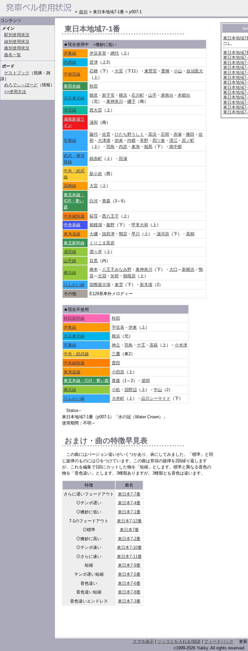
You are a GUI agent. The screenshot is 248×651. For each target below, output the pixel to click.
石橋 (93, 71)
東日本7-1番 (129, 511)
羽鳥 (110, 146)
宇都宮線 (72, 74)
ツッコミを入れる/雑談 (179, 641)
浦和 (93, 122)
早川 (135, 233)
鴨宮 (123, 233)
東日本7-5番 (129, 574)
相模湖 (95, 224)
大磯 (93, 233)
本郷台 (184, 95)
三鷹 (116, 353)
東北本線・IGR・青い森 (74, 200)
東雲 (119, 284)
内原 (123, 146)
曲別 (83, 11)
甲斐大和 (139, 224)
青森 (106, 200)
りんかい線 (74, 284)
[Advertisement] (137, 623)
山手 (152, 95)
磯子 (131, 101)
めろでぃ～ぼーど (21, 84)
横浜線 (70, 272)
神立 (116, 345)
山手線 (70, 260)
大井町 (118, 398)
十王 (141, 345)
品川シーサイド (155, 398)
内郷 (131, 140)
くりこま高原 (102, 242)
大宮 (119, 71)
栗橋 (165, 71)
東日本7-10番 (129, 547)
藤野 (110, 224)
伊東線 (70, 53)
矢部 (114, 275)
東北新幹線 (74, 242)
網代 (114, 53)
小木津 (181, 345)
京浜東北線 (74, 98)
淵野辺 (130, 389)
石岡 (165, 134)
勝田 (190, 134)
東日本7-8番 (129, 592)
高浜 (152, 134)
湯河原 (163, 233)
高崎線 (70, 185)
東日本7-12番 (129, 520)
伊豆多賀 (97, 53)
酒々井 (95, 251)
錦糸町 (95, 158)
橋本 (93, 269)
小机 (116, 389)
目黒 (93, 260)
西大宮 (95, 110)
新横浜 (188, 269)
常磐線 (70, 140)
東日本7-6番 (129, 583)
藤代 (93, 134)
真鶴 (190, 233)
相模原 (129, 275)
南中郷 (175, 146)
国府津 (108, 233)
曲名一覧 (12, 54)
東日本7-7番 (129, 494)
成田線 (70, 251)
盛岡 (145, 380)
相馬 (148, 146)
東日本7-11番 (129, 556)
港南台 (167, 95)
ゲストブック (16, 72)
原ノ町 (188, 140)
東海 (135, 146)
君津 (93, 62)
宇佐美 (118, 327)
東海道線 (72, 233)
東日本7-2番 (129, 538)
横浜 (123, 95)
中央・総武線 (76, 353)
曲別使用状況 (16, 48)
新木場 (146, 284)
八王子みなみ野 (116, 269)
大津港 (104, 140)
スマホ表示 (143, 641)
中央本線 (72, 224)
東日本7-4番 (129, 502)
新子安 (108, 95)
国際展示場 (99, 284)
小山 (178, 71)
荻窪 (93, 216)
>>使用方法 (15, 91)
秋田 (93, 86)
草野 (144, 140)
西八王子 (110, 216)
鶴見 (93, 95)
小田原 (118, 371)
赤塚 (177, 134)
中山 (158, 389)
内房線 (70, 62)
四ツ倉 (158, 140)
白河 (93, 200)
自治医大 (194, 71)
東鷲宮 (150, 71)
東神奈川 (114, 101)
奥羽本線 (72, 86)
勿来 (119, 140)
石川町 (137, 95)
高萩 (154, 345)
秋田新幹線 (74, 318)
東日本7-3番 (129, 601)
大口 (173, 269)
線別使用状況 (16, 41)
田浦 (123, 158)
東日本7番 (129, 529)
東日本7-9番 (129, 565)
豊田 (116, 362)
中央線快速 (74, 216)
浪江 (173, 140)
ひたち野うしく (129, 134)
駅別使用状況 (16, 34)
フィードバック (218, 641)
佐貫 (106, 134)
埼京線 (70, 110)
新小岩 (95, 173)
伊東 (133, 327)
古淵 (102, 275)
